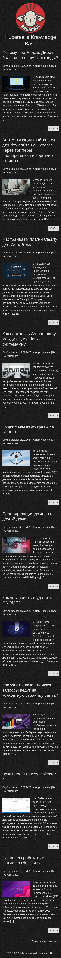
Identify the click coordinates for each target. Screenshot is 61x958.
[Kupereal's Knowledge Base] (30, 32)
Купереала (42, 953)
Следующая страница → (45, 941)
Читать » (53, 129)
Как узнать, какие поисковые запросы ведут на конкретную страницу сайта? (30, 690)
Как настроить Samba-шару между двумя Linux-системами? (29, 339)
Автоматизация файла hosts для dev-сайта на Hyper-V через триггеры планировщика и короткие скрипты (29, 150)
